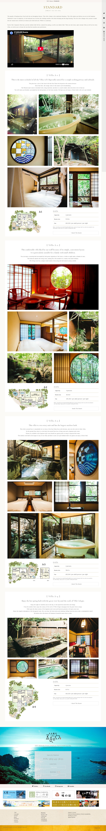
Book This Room (77, 233)
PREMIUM (43, 816)
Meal (15, 817)
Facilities (16, 818)
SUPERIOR (44, 819)
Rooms (51, 1)
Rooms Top (44, 814)
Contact (16, 822)
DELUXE (43, 817)
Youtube (71, 786)
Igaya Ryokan (71, 817)
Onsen (16, 815)
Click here (54, 767)
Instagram (60, 786)
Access (16, 820)
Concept (16, 814)
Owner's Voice (72, 812)
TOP (48, 1)
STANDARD (44, 821)
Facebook (47, 786)
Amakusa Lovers (72, 815)
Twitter (36, 786)
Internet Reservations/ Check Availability (79, 814)
